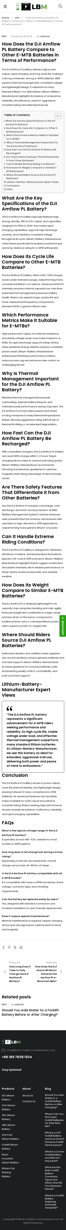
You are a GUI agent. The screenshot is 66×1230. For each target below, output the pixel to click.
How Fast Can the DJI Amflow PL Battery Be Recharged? (31, 151)
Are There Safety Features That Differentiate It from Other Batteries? (32, 158)
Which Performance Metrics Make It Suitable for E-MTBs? (32, 137)
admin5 (19, 1004)
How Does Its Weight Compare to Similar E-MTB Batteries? (31, 169)
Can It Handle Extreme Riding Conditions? (30, 164)
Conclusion (13, 185)
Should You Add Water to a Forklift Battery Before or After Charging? (30, 1012)
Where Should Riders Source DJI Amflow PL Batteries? (31, 176)
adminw (45, 36)
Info (17, 17)
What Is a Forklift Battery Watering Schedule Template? (54, 1202)
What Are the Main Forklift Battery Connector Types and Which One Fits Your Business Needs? (53, 1178)
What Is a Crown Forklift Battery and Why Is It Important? (54, 1156)
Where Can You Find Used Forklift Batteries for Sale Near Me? (54, 1120)
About (26, 1089)
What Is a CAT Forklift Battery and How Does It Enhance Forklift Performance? (54, 1139)
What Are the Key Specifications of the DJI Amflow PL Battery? (30, 122)
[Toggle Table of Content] (56, 116)
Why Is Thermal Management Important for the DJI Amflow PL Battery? (32, 144)
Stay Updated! (11, 1070)
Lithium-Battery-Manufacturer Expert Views (33, 182)
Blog (48, 1089)
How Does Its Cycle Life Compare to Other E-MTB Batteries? (32, 130)
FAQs (10, 189)
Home (5, 17)
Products (8, 1089)
